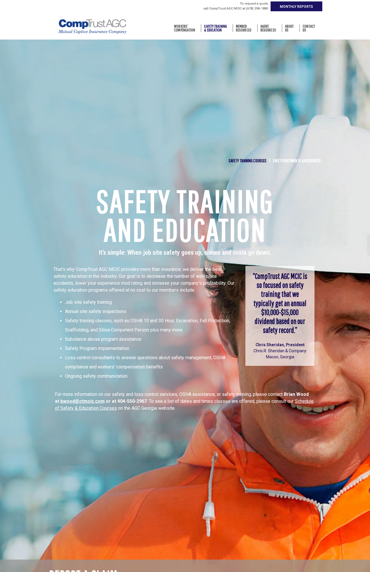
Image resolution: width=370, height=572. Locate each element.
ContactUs (309, 28)
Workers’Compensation (184, 28)
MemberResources (243, 28)
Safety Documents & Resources (297, 161)
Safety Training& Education (215, 28)
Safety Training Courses (248, 161)
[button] (296, 6)
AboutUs (289, 28)
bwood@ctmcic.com (82, 401)
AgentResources (268, 28)
